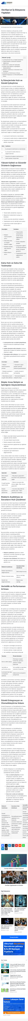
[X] (6, 845)
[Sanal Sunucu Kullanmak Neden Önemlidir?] (5, 990)
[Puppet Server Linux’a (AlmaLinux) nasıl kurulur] (5, 977)
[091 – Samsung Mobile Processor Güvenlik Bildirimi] (21, 901)
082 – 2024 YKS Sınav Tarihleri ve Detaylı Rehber (20, 929)
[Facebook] (2, 845)
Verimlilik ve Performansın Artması (11, 73)
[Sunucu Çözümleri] (7, 3)
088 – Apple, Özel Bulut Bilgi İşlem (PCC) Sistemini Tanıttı (6, 927)
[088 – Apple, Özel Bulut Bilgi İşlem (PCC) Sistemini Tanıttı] (7, 921)
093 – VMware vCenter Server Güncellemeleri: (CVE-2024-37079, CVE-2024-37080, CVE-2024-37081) (7, 911)
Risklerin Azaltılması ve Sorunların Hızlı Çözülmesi (12, 70)
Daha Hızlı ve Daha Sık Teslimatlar (11, 64)
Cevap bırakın (14, 937)
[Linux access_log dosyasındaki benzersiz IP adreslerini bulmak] (5, 971)
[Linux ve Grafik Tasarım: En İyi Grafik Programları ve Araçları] (5, 966)
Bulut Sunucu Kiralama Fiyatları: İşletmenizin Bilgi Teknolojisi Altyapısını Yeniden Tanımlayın (18, 983)
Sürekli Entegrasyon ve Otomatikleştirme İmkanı (13, 75)
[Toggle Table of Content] (23, 58)
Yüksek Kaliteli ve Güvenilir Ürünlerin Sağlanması (12, 62)
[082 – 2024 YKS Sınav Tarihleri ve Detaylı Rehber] (21, 922)
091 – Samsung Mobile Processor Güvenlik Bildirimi (20, 910)
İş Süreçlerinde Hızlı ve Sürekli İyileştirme (13, 59)
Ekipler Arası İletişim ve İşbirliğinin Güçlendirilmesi (11, 67)
